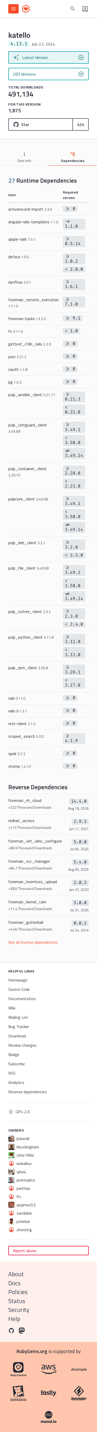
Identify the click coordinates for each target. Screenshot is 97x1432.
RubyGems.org (32, 1351)
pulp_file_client (28, 568)
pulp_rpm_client (28, 668)
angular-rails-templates (33, 222)
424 (80, 124)
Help (14, 1318)
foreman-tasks (27, 318)
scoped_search (26, 736)
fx (15, 331)
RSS (12, 1073)
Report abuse (24, 1251)
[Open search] (72, 8)
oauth (17, 369)
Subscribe (16, 1064)
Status (16, 1300)
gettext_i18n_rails (29, 344)
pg (14, 382)
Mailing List (18, 1017)
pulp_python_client (31, 637)
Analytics (16, 1082)
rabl (16, 698)
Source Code (19, 989)
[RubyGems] (26, 9)
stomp (19, 766)
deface (18, 257)
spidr (16, 753)
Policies (18, 1291)
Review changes (22, 1045)
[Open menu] (13, 8)
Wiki (11, 1008)
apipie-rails (22, 239)
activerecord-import (30, 209)
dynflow (19, 282)
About (16, 1274)
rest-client (21, 723)
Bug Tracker (18, 1026)
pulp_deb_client (26, 543)
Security (18, 1309)
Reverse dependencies (27, 1092)
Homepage (17, 980)
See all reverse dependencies (33, 942)
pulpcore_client (28, 499)
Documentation (22, 998)
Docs (14, 1283)
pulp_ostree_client (29, 611)
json (17, 356)
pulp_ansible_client (31, 395)
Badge (13, 1054)
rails (17, 711)
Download (17, 1036)
